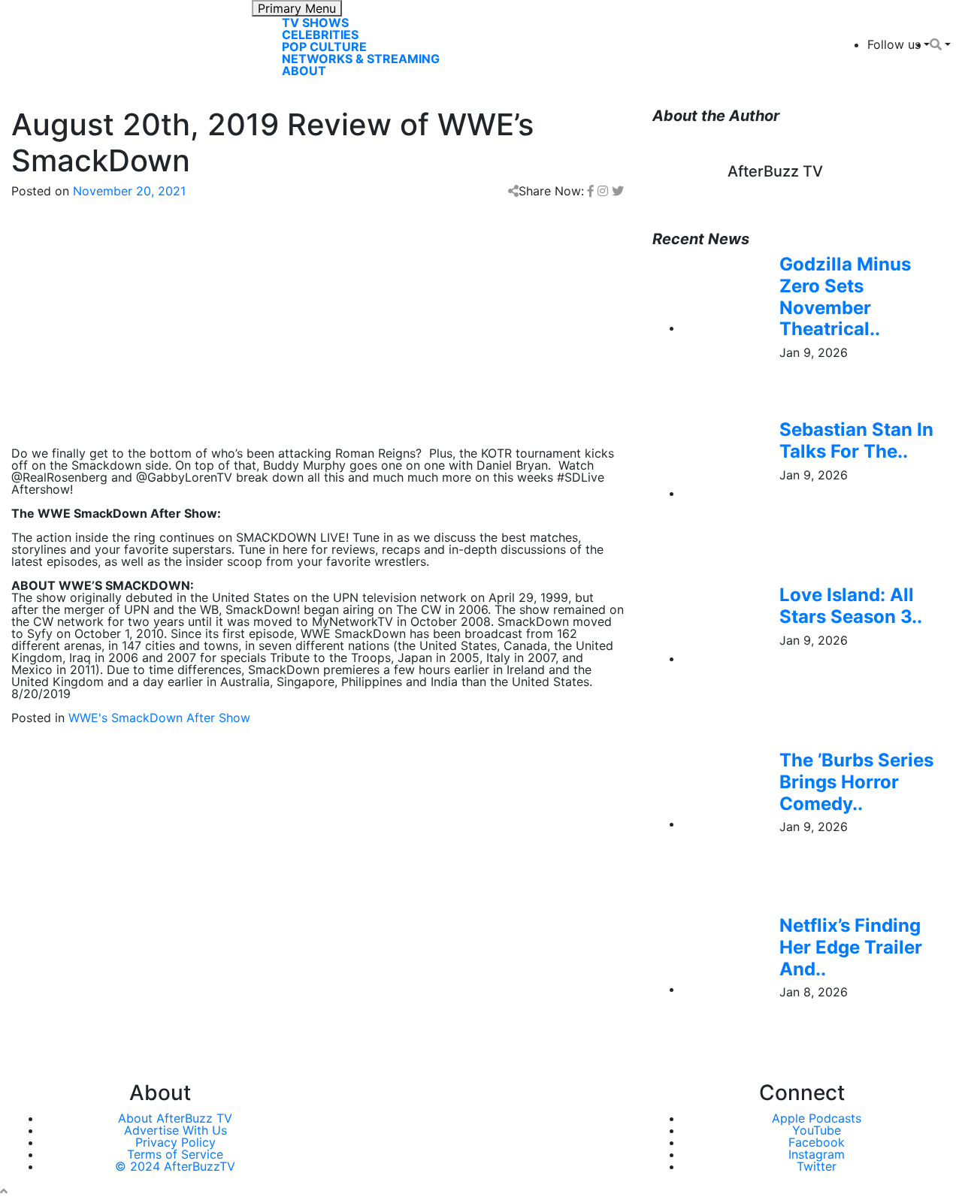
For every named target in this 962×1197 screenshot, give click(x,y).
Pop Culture (324, 46)
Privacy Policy (175, 1142)
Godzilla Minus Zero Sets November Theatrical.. (845, 296)
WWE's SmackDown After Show (159, 717)
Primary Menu (297, 8)
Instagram (816, 1154)
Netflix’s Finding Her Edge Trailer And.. (850, 947)
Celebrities (320, 34)
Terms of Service (175, 1154)
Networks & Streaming (361, 58)
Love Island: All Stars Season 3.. (850, 605)
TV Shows (315, 22)
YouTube (816, 1130)
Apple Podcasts (816, 1118)
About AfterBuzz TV (175, 1118)
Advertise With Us (175, 1130)
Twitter (816, 1166)
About (304, 70)
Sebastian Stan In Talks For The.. (856, 440)
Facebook (816, 1142)
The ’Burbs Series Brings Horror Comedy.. (856, 782)
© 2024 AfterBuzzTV (175, 1166)
